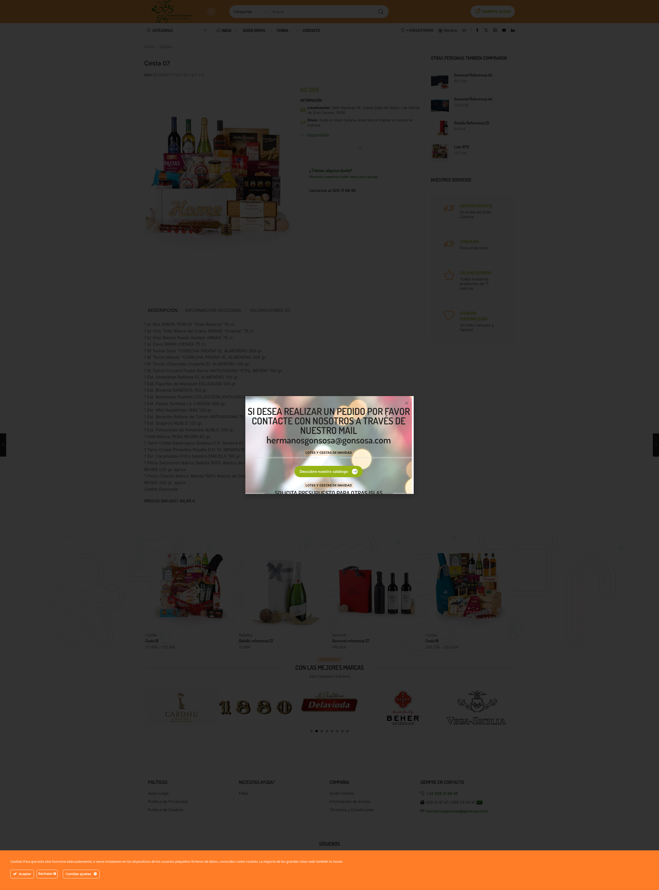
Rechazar (45, 874)
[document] (329, 445)
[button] (407, 403)
